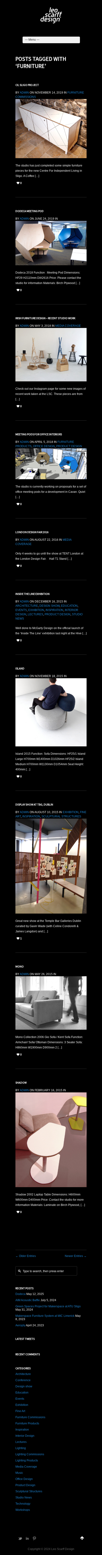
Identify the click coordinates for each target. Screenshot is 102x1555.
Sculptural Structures (61, 816)
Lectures (35, 614)
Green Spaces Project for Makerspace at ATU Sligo (48, 1306)
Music (19, 1472)
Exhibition (36, 610)
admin (24, 92)
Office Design (44, 446)
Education (69, 605)
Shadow (21, 1082)
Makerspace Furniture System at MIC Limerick (44, 1316)
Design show (49, 605)
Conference (23, 1380)
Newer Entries (76, 1256)
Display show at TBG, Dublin (34, 804)
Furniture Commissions (30, 1417)
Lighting (20, 1448)
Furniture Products (27, 1423)
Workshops (22, 1510)
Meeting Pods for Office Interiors (38, 434)
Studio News (23, 1497)
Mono (19, 966)
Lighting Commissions (29, 1454)
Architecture (26, 605)
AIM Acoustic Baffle (27, 1300)
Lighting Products (26, 1460)
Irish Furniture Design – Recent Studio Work (45, 318)
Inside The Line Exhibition (32, 594)
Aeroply (20, 1325)
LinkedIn (27, 1538)
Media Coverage (68, 325)
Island (19, 668)
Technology (22, 1503)
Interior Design (24, 1435)
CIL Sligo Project (27, 85)
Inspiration (54, 610)
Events (21, 610)
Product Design (69, 446)
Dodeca (20, 1294)
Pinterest (34, 1538)
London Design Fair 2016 (31, 532)
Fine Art (20, 1411)
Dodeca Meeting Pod (29, 211)
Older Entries (25, 1256)
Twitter (20, 1538)
